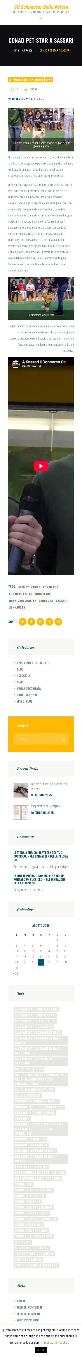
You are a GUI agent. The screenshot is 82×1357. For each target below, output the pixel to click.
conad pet (50, 587)
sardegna (45, 601)
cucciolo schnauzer (31, 1145)
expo (18, 1167)
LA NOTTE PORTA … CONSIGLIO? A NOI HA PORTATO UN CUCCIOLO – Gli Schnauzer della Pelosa (39, 879)
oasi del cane (54, 1172)
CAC (18, 1069)
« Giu (15, 973)
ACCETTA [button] (41, 1350)
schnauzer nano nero (32, 1213)
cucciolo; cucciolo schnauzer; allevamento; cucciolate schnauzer (40, 1128)
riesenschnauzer (28, 1178)
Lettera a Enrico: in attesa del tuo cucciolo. (49, 786)
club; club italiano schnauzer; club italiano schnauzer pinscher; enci (39, 1079)
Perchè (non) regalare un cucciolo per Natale (41, 867)
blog (20, 669)
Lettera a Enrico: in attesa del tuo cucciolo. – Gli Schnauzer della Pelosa (41, 854)
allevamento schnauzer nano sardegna (38, 1050)
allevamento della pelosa (35, 1021)
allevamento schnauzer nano (38, 1032)
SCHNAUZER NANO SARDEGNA (35, 1219)
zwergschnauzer (28, 1259)
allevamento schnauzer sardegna (33, 1061)
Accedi (21, 1301)
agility (23, 587)
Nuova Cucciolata (29, 688)
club (39, 1069)
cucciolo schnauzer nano (35, 1150)
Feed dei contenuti (29, 1307)
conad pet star (21, 594)
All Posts (27, 50)
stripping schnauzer (32, 1248)
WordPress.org (28, 1320)
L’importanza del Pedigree (45, 806)
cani (28, 1069)
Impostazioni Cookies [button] (56, 1342)
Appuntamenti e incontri (26, 79)
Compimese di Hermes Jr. (29, 890)
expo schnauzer (27, 1172)
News (48, 79)
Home (15, 50)
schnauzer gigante (30, 1196)
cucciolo (22, 1118)
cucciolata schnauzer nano (37, 1101)
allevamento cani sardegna (36, 1009)
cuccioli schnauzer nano (35, 1112)
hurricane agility (22, 601)
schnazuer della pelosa (34, 1236)
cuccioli (22, 1107)
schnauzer (17, 607)
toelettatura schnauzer (34, 1253)
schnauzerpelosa (29, 1224)
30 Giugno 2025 (41, 795)
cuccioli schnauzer (48, 1107)
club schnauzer (27, 1095)
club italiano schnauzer (34, 1089)
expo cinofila (36, 1167)
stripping (23, 1242)
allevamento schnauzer (33, 1026)
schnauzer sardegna (31, 1230)
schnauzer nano (27, 1201)
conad (35, 587)
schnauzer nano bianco (33, 1207)
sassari (62, 601)
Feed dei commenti (29, 1313)
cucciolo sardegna (30, 1139)
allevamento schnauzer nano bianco (38, 1040)
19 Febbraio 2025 (42, 812)
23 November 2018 (20, 99)
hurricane (43, 594)
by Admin (39, 99)
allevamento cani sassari (35, 1015)
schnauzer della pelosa (34, 1190)
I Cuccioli (23, 675)
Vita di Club (24, 701)
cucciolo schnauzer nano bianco (35, 1158)
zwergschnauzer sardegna (36, 1265)
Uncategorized (27, 695)
